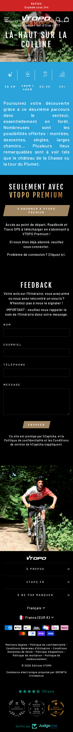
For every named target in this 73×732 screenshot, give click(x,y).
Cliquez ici (56, 254)
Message (12, 384)
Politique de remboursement (43, 657)
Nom (7, 324)
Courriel (12, 344)
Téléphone (14, 364)
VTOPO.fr (35, 582)
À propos (35, 568)
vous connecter (35, 246)
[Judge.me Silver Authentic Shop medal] (17, 708)
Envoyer (36, 424)
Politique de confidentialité (23, 440)
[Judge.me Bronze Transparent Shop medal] (56, 708)
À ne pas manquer (35, 595)
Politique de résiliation (27, 655)
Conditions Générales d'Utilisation (28, 648)
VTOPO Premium (36, 234)
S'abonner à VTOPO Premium (36, 210)
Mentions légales (16, 644)
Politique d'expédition (49, 651)
